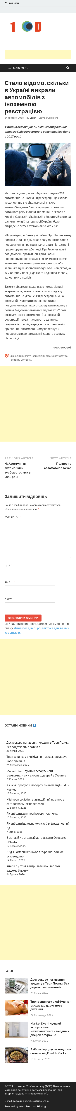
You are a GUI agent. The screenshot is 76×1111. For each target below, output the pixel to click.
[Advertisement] (40, 54)
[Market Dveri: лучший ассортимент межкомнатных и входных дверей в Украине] (16, 1023)
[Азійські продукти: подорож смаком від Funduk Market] (16, 1049)
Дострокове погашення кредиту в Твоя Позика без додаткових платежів (49, 983)
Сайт (8, 599)
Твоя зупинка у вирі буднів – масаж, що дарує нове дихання (50, 1005)
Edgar (33, 117)
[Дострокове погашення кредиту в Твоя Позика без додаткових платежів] (16, 980)
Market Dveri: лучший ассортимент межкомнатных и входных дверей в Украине (49, 1029)
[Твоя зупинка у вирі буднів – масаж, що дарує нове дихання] (16, 1002)
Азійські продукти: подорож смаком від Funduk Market (50, 1051)
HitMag (41, 1106)
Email (10, 582)
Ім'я (8, 565)
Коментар (13, 516)
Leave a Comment (48, 117)
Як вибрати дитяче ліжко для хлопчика (32, 813)
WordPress (25, 1106)
